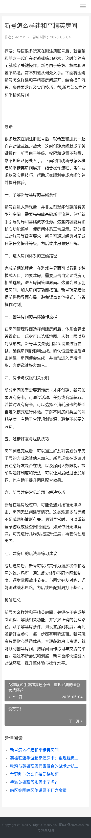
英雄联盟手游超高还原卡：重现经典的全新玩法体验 (44, 757)
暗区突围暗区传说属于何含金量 (38, 790)
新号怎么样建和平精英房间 (34, 749)
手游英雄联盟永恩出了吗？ (34, 782)
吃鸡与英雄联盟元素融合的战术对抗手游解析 (44, 766)
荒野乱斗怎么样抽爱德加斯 (34, 774)
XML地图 (47, 830)
